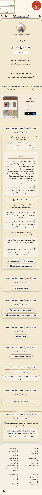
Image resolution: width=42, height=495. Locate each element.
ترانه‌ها (7, 128)
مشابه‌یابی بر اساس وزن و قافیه (22, 356)
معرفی (34, 475)
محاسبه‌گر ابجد (12, 461)
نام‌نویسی (13, 431)
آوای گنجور (13, 463)
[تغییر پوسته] (4, 491)
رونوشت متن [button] (30, 261)
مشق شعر (14, 128)
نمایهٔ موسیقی (32, 458)
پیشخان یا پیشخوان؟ (10, 468)
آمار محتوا (33, 484)
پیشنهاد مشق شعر (21, 336)
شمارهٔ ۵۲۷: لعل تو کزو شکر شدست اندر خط (31, 87)
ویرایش (17, 193)
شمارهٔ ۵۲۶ (21, 40)
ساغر (14, 453)
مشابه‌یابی (33, 463)
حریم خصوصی (12, 484)
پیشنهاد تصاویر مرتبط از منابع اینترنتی (22, 310)
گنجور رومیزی (12, 451)
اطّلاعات (34, 128)
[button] (40, 16)
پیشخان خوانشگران (11, 465)
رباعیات (15, 34)
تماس (14, 481)
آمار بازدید (13, 477)
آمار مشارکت (13, 474)
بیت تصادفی (33, 451)
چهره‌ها (34, 479)
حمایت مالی (33, 482)
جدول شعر (33, 453)
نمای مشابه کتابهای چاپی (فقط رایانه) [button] (22, 266)
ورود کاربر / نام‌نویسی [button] (22, 16)
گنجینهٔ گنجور (12, 458)
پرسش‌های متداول (31, 477)
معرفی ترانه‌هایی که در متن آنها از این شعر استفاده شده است (21, 377)
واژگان (27, 128)
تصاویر (21, 128)
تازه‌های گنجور (32, 465)
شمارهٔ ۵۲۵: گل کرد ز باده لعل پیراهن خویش (10, 87)
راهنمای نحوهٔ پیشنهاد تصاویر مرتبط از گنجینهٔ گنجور (22, 315)
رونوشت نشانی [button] (15, 261)
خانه (35, 449)
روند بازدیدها (25, 133)
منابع (14, 479)
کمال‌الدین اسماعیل (24, 34)
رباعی (18, 145)
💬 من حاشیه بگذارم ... (15, 424)
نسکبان (14, 470)
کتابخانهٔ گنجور (12, 456)
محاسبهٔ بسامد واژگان (22, 288)
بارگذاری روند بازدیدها (21, 401)
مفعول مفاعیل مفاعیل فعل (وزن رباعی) (19, 143)
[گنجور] (36, 5)
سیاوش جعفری (18, 147)
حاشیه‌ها (16, 133)
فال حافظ (33, 456)
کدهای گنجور (12, 449)
